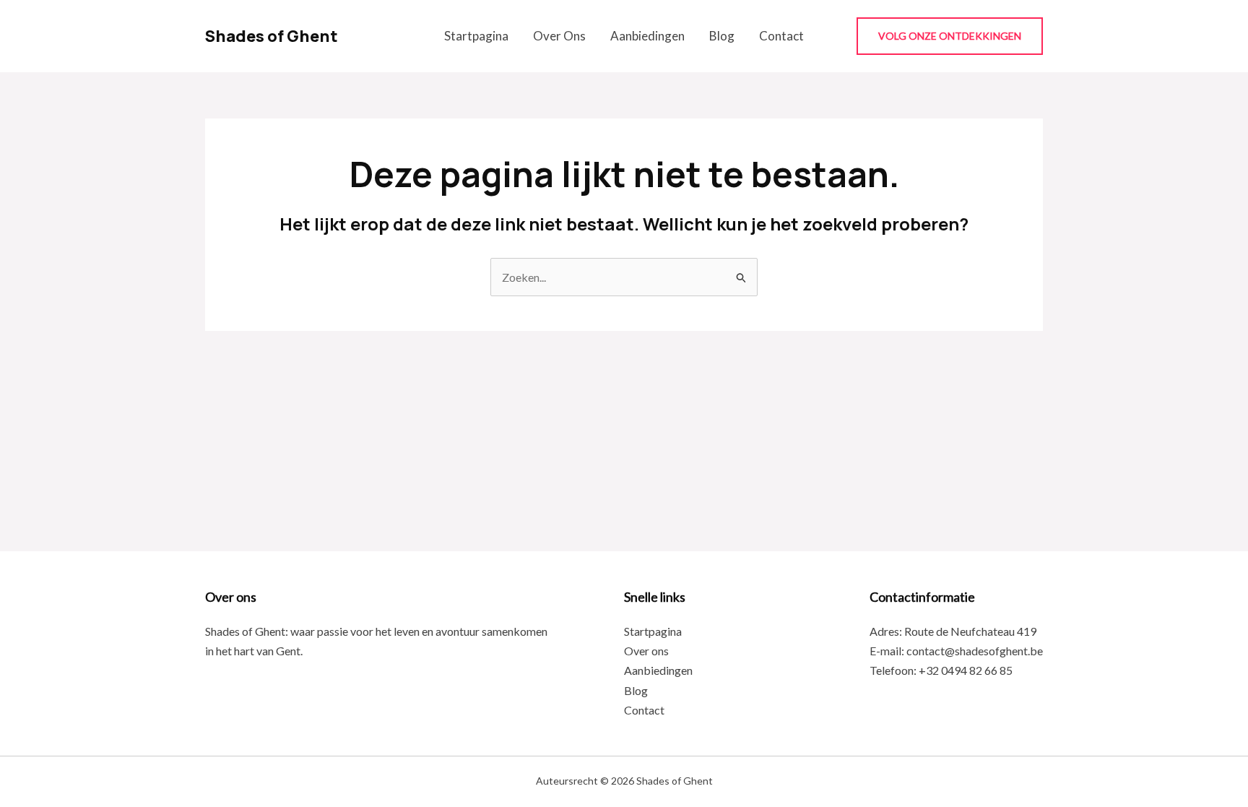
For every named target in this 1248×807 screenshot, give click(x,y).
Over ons (559, 35)
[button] (950, 36)
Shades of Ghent (271, 36)
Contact (781, 35)
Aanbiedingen (647, 35)
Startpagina (476, 35)
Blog (721, 35)
